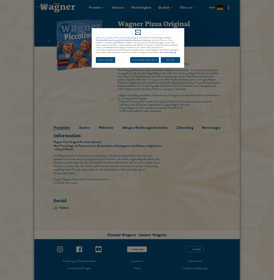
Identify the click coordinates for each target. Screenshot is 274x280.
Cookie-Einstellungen (105, 60)
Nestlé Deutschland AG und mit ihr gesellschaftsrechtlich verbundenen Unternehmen (133, 39)
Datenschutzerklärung (168, 52)
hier (110, 52)
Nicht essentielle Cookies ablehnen (144, 60)
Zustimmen (170, 60)
